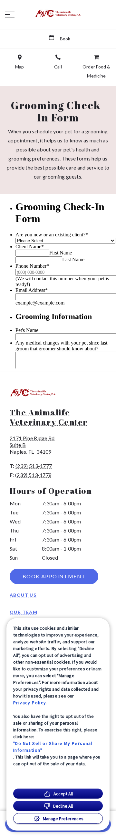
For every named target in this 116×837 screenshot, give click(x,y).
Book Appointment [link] (54, 576)
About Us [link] (23, 595)
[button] (10, 14)
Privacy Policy (29, 703)
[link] (58, 13)
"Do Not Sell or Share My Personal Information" (52, 746)
